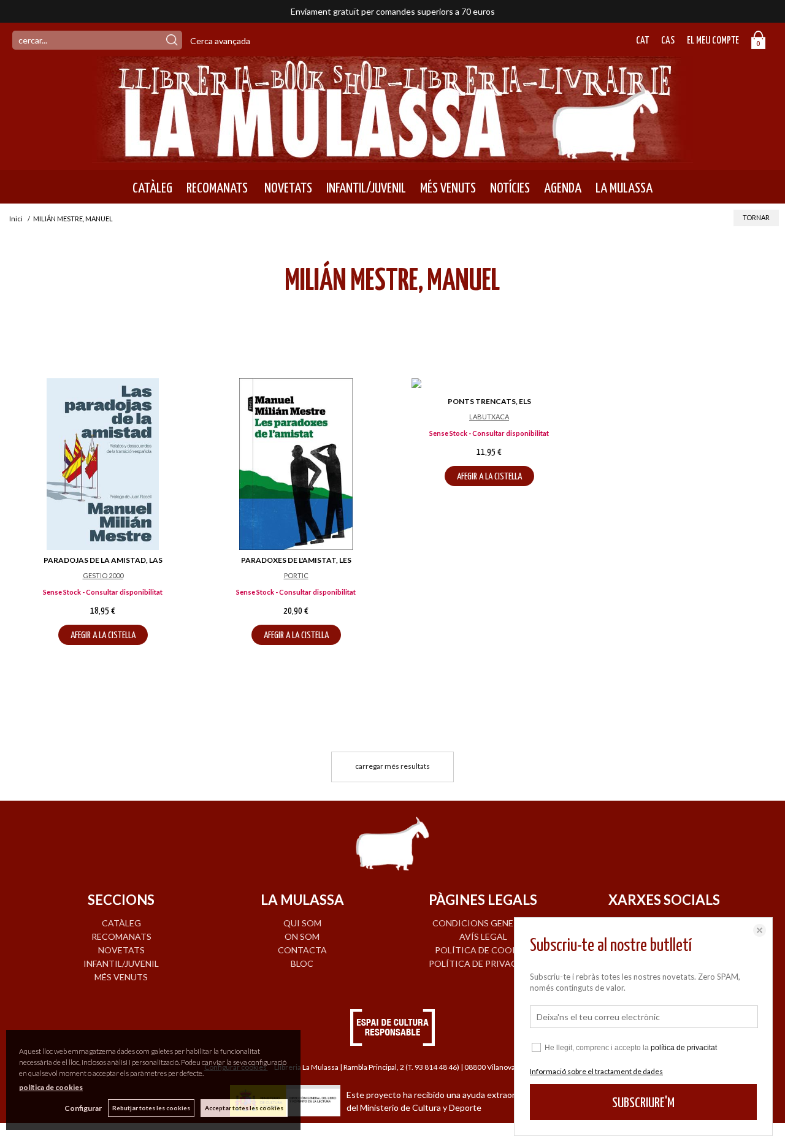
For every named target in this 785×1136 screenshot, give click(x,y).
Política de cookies (483, 950)
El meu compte (713, 41)
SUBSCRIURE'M (643, 1103)
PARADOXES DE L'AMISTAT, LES (296, 560)
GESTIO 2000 (103, 575)
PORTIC (296, 575)
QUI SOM (302, 923)
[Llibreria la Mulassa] (392, 155)
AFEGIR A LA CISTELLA (103, 635)
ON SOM (302, 936)
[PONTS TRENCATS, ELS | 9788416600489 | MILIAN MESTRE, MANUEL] (489, 384)
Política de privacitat (483, 963)
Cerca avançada (220, 41)
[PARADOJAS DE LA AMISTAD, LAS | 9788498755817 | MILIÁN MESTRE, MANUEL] (102, 464)
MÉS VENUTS (448, 188)
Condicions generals (483, 923)
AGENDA (562, 188)
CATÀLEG (152, 188)
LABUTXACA (489, 417)
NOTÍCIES (510, 188)
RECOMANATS (217, 188)
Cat (642, 41)
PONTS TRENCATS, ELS (489, 401)
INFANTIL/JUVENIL (366, 188)
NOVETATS (287, 188)
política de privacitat (684, 1047)
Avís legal (483, 936)
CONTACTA (302, 950)
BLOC (302, 963)
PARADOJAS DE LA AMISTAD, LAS (103, 560)
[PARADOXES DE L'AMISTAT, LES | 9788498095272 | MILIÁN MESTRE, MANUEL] (295, 464)
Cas (668, 41)
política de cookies (51, 1087)
